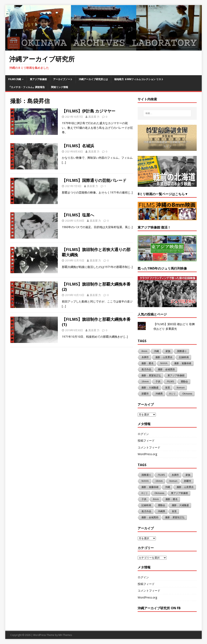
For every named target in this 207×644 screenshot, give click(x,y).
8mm (144, 351)
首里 (167, 387)
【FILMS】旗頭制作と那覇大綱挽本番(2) (96, 286)
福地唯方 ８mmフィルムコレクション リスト (139, 79)
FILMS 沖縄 (14, 79)
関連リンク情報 (59, 87)
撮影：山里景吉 (163, 357)
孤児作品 (146, 369)
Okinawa (187, 393)
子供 (157, 381)
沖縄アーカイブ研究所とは (93, 79)
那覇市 (145, 393)
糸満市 (145, 357)
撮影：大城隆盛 (150, 387)
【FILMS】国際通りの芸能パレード (94, 180)
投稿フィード (146, 440)
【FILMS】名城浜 (78, 145)
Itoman (181, 387)
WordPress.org (147, 454)
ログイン (143, 434)
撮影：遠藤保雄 (182, 363)
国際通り (182, 351)
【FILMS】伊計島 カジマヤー (88, 111)
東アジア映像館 (38, 79)
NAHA (164, 363)
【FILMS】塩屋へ (78, 215)
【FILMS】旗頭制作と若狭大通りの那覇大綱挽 (96, 252)
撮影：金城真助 (166, 369)
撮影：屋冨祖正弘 (151, 375)
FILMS (170, 381)
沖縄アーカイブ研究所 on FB (159, 608)
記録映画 (184, 357)
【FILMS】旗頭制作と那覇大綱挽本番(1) (96, 321)
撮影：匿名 (148, 363)
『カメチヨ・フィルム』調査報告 (26, 87)
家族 (168, 351)
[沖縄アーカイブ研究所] (103, 48)
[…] (64, 162)
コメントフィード (149, 447)
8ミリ (172, 393)
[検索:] (167, 113)
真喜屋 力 (93, 116)
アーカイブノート (63, 79)
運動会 (184, 381)
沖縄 (156, 351)
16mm (145, 381)
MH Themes (65, 635)
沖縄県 (159, 393)
